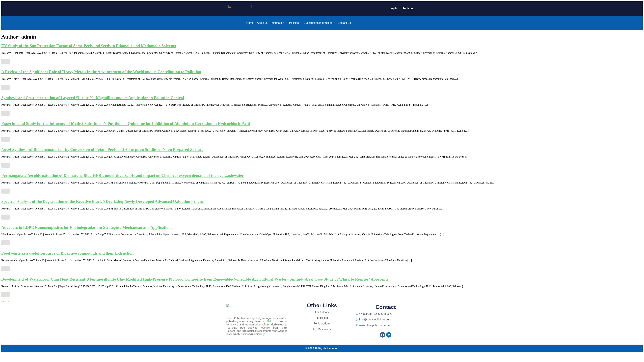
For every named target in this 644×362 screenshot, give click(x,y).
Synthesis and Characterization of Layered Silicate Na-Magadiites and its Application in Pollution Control (92, 98)
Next (5, 301)
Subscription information (318, 22)
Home (250, 22)
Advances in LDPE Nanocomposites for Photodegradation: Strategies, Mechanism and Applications (86, 227)
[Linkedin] (388, 335)
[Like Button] (5, 61)
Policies (294, 22)
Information (277, 22)
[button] (278, 23)
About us (262, 22)
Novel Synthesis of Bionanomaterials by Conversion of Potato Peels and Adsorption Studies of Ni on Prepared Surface (102, 149)
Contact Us (344, 22)
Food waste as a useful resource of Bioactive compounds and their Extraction (67, 253)
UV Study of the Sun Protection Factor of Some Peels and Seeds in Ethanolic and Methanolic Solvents (88, 46)
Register (407, 8)
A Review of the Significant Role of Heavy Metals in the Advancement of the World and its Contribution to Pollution (101, 72)
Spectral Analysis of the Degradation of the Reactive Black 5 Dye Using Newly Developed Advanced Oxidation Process (102, 201)
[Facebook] (382, 335)
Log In (393, 8)
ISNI (268, 321)
